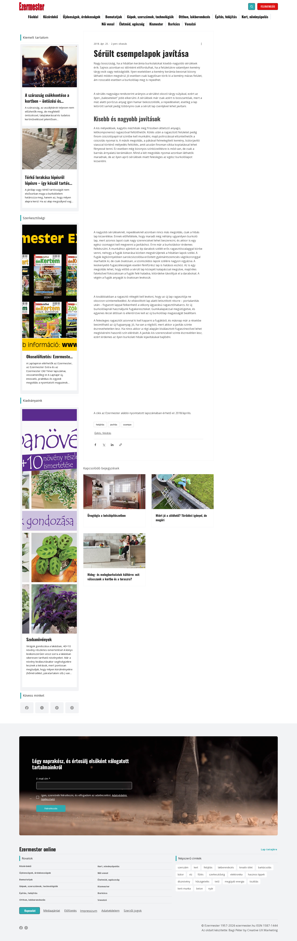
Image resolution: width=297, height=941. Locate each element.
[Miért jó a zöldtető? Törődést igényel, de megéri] (183, 521)
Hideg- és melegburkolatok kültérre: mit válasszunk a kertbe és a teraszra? (113, 606)
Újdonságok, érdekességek (35, 872)
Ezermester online (37, 849)
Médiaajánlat (51, 910)
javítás (113, 454)
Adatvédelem (110, 910)
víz (190, 874)
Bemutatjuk (26, 879)
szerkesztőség (217, 874)
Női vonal (103, 872)
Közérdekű (25, 866)
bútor (181, 874)
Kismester (103, 886)
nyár (210, 888)
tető (217, 881)
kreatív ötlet (246, 867)
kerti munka (184, 888)
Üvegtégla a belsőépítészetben (106, 545)
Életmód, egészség (108, 879)
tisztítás (254, 881)
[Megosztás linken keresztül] (120, 474)
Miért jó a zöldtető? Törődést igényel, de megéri (181, 547)
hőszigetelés (202, 881)
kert (196, 867)
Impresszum (88, 911)
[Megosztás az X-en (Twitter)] (103, 474)
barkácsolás (264, 867)
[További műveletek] (201, 44)
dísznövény (184, 881)
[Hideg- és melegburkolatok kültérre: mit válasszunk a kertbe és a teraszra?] (114, 580)
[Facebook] (27, 707)
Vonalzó (102, 899)
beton (199, 888)
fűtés (201, 874)
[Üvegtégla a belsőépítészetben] (114, 521)
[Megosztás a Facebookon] (95, 474)
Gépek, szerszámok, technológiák (38, 886)
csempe (127, 454)
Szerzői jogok (133, 910)
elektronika (236, 874)
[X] (42, 707)
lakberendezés (226, 867)
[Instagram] (72, 707)
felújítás (100, 454)
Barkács (102, 893)
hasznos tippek (256, 874)
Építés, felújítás (102, 462)
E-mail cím (43, 778)
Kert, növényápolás (108, 866)
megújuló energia (234, 881)
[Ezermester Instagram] (26, 927)
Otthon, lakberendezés (32, 899)
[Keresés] (251, 6)
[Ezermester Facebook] (21, 927)
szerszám (183, 867)
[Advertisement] (148, 191)
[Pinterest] (57, 707)
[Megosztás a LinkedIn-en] (112, 474)
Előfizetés (70, 910)
